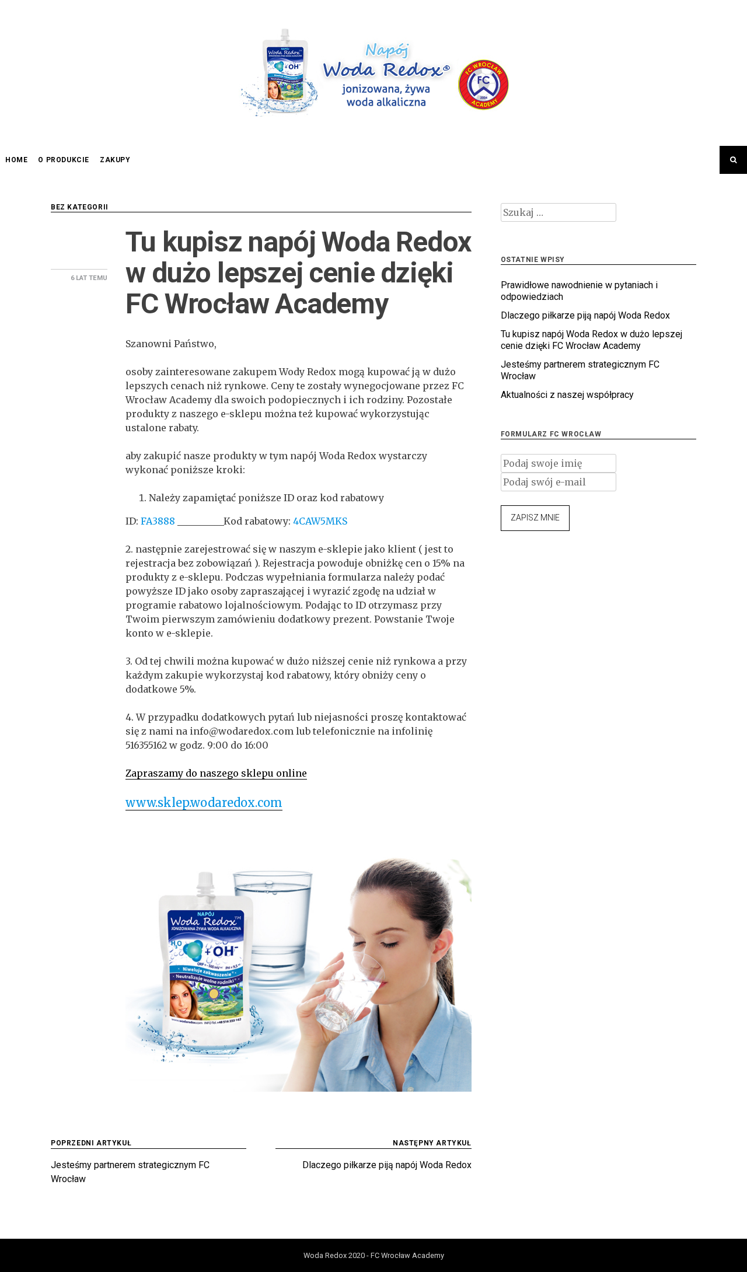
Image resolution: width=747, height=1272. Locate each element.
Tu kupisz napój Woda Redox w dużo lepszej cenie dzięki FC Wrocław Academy (591, 340)
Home (16, 160)
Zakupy (115, 160)
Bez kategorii (80, 207)
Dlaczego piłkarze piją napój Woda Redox (585, 315)
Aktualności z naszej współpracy (567, 394)
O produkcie (63, 160)
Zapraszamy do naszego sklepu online (216, 773)
